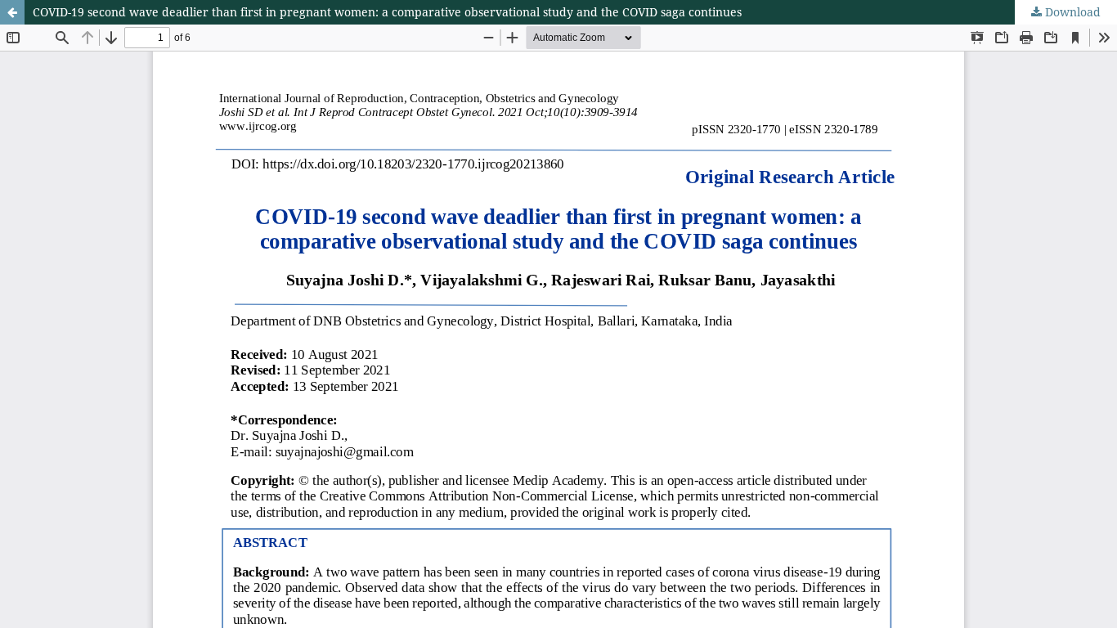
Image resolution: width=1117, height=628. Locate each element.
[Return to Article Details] (12, 12)
